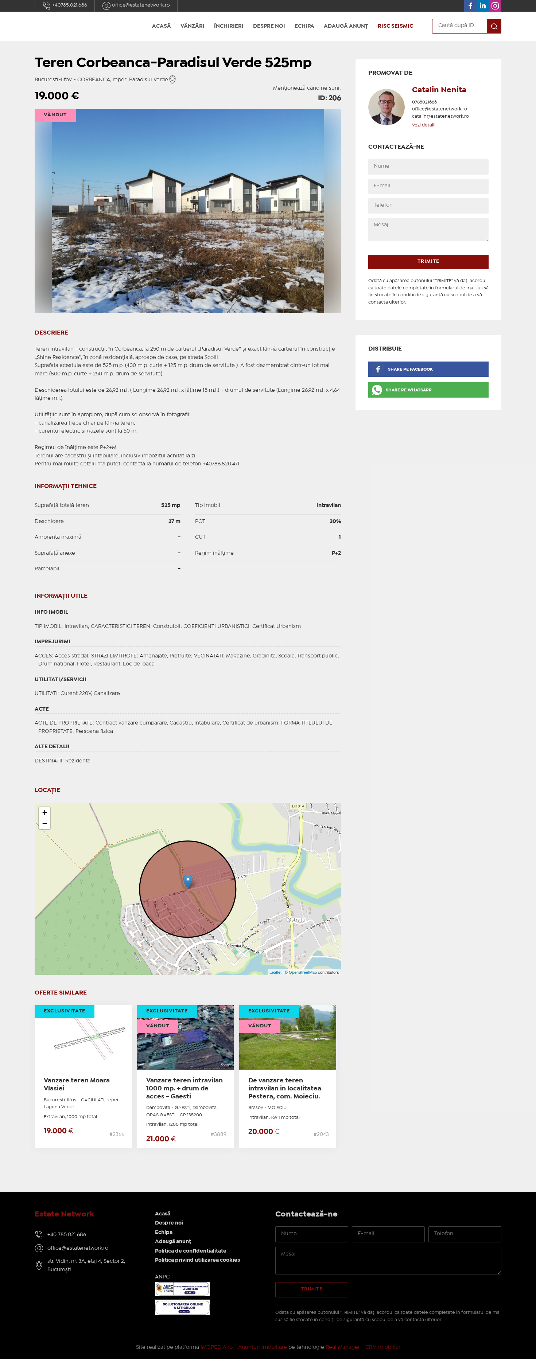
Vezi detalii (423, 125)
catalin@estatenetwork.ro (440, 116)
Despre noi (269, 26)
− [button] (44, 823)
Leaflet (275, 972)
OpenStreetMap (303, 972)
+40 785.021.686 (66, 1235)
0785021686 (424, 102)
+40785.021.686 (69, 5)
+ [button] (44, 812)
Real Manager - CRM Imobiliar (363, 1347)
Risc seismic (395, 26)
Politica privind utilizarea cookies (197, 1260)
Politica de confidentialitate (190, 1251)
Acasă (161, 26)
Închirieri (229, 26)
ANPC (162, 1277)
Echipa (304, 26)
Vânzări (192, 26)
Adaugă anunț (346, 26)
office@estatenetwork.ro (140, 5)
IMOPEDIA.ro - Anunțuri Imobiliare (244, 1347)
